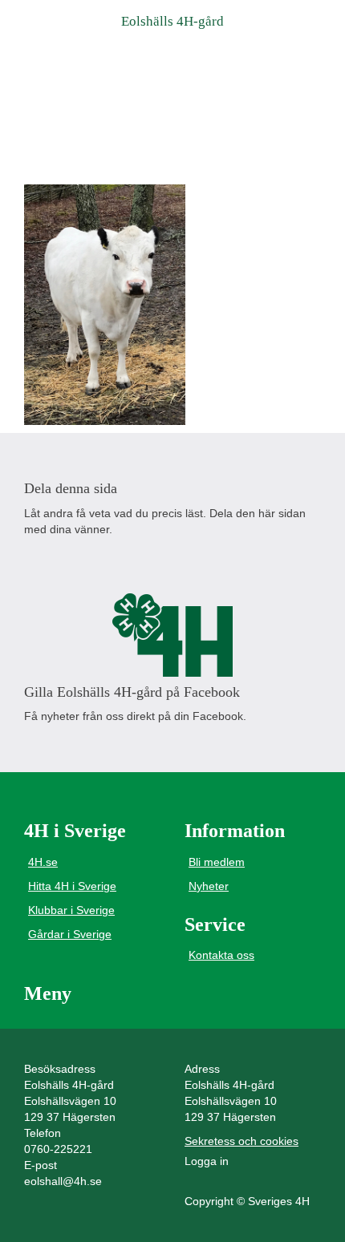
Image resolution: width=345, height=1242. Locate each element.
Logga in (207, 1161)
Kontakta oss (221, 955)
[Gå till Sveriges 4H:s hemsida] (172, 635)
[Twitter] (75, 561)
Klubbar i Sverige (71, 910)
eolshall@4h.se (63, 1181)
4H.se (43, 862)
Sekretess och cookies (241, 1141)
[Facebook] (37, 561)
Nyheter (209, 886)
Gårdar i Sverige (70, 934)
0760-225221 (58, 1149)
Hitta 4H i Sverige (72, 886)
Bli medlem (217, 862)
